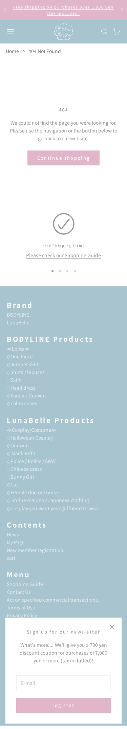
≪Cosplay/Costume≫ (31, 429)
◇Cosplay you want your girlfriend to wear (53, 508)
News (13, 534)
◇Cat (12, 484)
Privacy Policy (22, 615)
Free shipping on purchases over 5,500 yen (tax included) (63, 10)
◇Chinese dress (24, 468)
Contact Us (19, 591)
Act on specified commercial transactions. (53, 599)
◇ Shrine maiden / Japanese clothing (48, 500)
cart (11, 557)
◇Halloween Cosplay (30, 437)
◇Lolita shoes (22, 403)
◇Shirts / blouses (26, 372)
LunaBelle (18, 322)
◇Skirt (14, 379)
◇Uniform (18, 445)
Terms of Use (21, 607)
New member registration (35, 550)
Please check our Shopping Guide (63, 255)
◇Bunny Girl (20, 476)
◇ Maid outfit (21, 453)
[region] (63, 236)
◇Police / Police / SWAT (32, 461)
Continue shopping (63, 158)
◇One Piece (20, 356)
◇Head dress (21, 387)
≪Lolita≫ (18, 348)
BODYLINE (18, 314)
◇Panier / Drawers (27, 395)
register (63, 705)
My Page (16, 542)
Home (12, 51)
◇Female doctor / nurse (33, 492)
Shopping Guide (25, 584)
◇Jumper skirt (23, 364)
